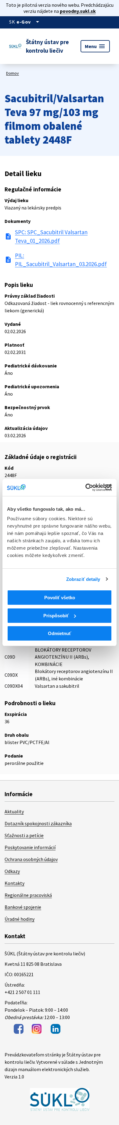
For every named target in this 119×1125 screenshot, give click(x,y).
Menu (95, 46)
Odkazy (12, 871)
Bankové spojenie (23, 907)
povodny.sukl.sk (78, 11)
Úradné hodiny (19, 919)
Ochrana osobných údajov (31, 859)
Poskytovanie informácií (30, 847)
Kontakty (14, 883)
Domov (12, 73)
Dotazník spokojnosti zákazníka (38, 823)
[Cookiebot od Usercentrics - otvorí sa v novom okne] (85, 487)
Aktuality (14, 811)
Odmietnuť (59, 633)
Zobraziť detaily (83, 579)
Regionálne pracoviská (28, 895)
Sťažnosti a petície (24, 835)
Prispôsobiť (56, 615)
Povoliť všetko (59, 597)
